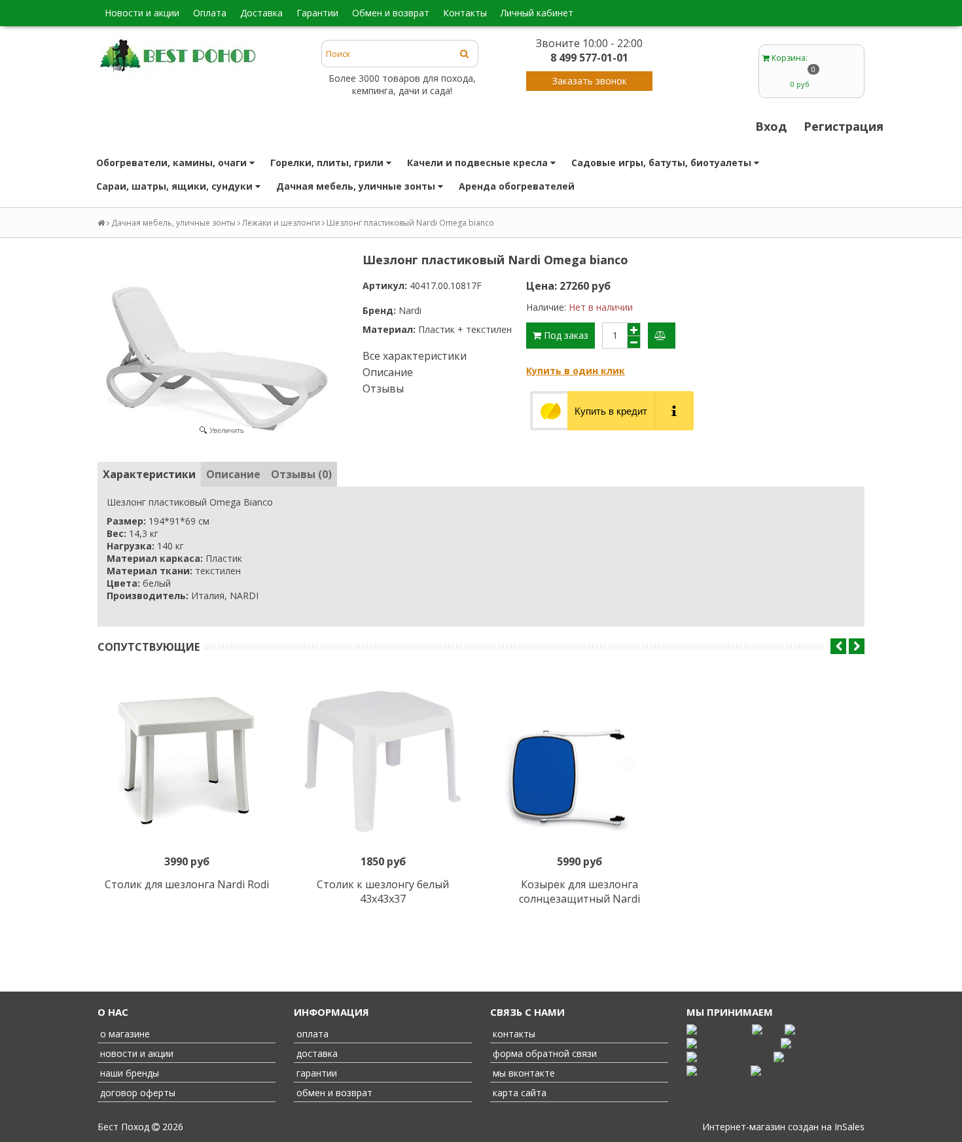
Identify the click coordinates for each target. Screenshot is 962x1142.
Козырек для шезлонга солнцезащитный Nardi (579, 891)
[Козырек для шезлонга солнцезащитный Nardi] (579, 761)
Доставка (261, 13)
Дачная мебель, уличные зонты (357, 186)
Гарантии (317, 13)
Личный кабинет (537, 13)
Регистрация (843, 126)
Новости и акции (142, 13)
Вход (771, 126)
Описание (388, 372)
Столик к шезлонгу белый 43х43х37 (383, 891)
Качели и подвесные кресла (478, 162)
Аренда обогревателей (517, 186)
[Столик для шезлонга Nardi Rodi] (187, 761)
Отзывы (383, 388)
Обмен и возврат (390, 13)
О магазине (124, 1034)
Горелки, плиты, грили (328, 162)
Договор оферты (136, 1092)
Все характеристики (415, 356)
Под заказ (564, 335)
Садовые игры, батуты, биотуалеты (662, 162)
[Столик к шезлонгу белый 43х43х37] (383, 761)
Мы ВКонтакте (522, 1073)
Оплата (209, 13)
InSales (849, 1126)
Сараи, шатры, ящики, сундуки (175, 186)
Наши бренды (128, 1073)
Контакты (465, 13)
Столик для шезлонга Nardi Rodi (187, 884)
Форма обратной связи (543, 1053)
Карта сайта (518, 1092)
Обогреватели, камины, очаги (172, 162)
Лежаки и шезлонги (281, 222)
